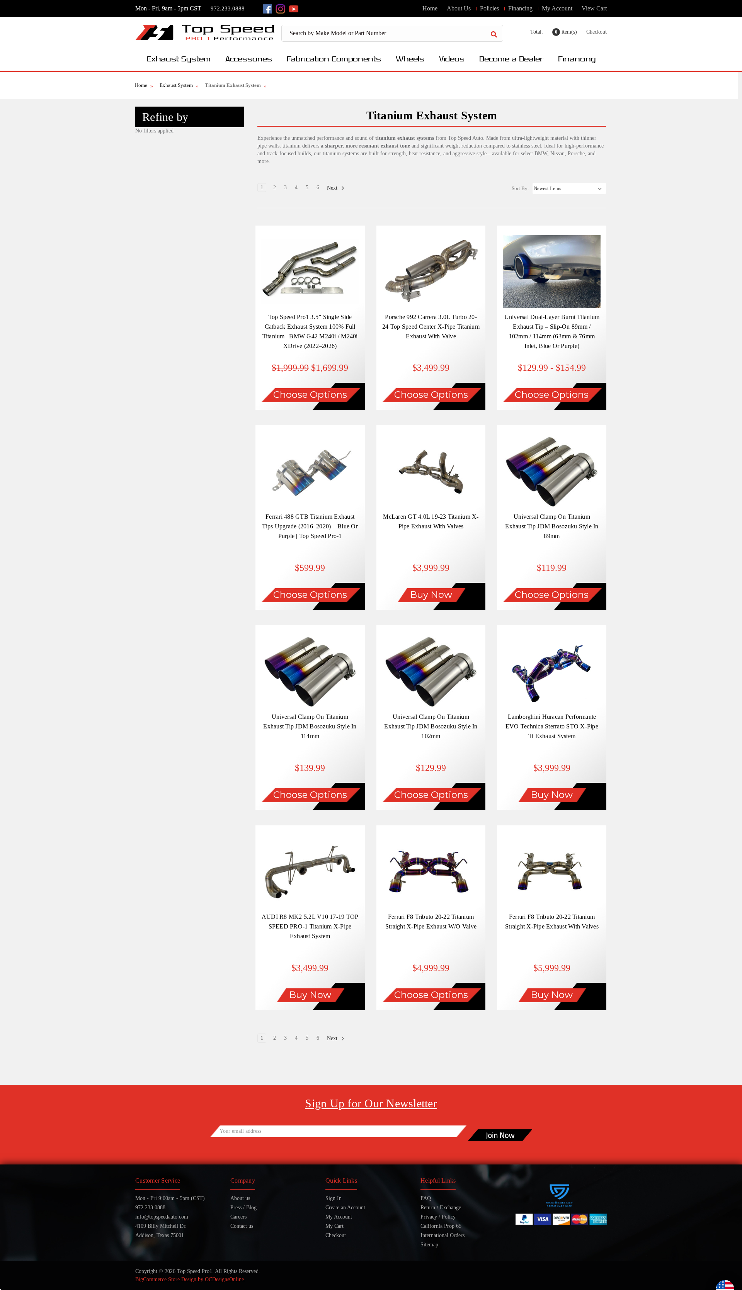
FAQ (425, 1198)
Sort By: (520, 188)
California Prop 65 (440, 1226)
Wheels (410, 58)
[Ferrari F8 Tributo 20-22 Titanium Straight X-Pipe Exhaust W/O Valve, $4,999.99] (431, 871)
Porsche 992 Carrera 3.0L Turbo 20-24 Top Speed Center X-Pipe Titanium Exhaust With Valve (431, 326)
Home (429, 8)
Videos (452, 58)
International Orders (442, 1235)
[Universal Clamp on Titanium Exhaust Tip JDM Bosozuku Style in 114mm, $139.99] (310, 671)
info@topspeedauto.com (161, 1217)
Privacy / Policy (438, 1217)
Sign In (333, 1198)
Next (333, 188)
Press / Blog (243, 1207)
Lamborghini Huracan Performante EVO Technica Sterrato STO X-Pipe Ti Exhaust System (551, 726)
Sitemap (429, 1245)
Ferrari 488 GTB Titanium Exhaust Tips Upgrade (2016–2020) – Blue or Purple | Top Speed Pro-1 (310, 526)
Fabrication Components (334, 58)
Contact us (241, 1226)
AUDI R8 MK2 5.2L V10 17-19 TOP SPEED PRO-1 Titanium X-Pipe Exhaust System (310, 926)
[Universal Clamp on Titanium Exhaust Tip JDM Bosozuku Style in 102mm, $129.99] (431, 671)
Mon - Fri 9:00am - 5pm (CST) (170, 1198)
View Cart (594, 8)
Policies (489, 8)
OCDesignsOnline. (225, 1279)
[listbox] (569, 188)
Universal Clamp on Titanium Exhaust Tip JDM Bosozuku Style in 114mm (309, 726)
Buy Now (431, 594)
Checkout (596, 32)
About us (240, 1198)
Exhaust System (178, 58)
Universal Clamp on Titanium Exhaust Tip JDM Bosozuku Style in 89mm (551, 526)
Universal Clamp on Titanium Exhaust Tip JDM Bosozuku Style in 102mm (430, 726)
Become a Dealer (511, 58)
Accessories (248, 58)
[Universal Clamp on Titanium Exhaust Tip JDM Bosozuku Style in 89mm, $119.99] (552, 471)
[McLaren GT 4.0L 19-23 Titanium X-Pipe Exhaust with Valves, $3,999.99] (431, 471)
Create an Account (345, 1207)
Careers (238, 1217)
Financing (520, 8)
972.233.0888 (228, 8)
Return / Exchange (440, 1207)
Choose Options (310, 394)
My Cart (334, 1226)
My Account (557, 8)
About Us (459, 8)
